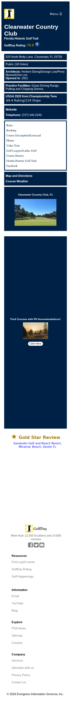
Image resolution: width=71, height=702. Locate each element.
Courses (17, 642)
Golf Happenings (22, 576)
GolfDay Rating (21, 569)
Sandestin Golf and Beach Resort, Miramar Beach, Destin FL (37, 445)
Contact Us (19, 682)
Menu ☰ (57, 14)
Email (15, 596)
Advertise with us (23, 667)
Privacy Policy (21, 675)
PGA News (19, 628)
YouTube (17, 603)
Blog (15, 610)
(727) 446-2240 (24, 115)
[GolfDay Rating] (37, 44)
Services (17, 660)
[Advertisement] (35, 274)
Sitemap (17, 635)
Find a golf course (23, 562)
